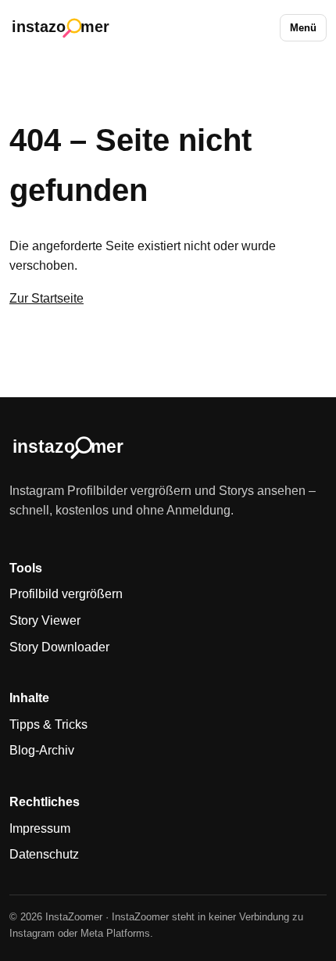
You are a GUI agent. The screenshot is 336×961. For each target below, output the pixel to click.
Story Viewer (44, 620)
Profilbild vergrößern (66, 594)
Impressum (39, 828)
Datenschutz (44, 854)
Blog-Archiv (41, 750)
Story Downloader (59, 647)
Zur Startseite (46, 298)
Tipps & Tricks (48, 724)
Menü (303, 28)
